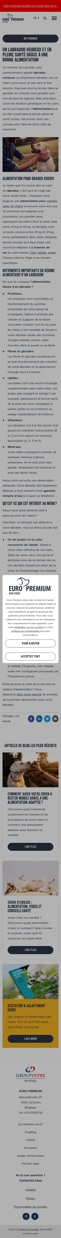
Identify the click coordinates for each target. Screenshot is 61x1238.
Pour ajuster (30, 643)
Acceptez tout (30, 656)
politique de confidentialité (25, 631)
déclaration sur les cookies (28, 627)
